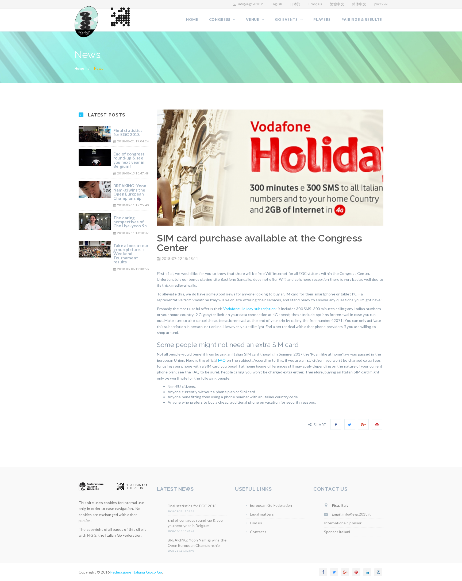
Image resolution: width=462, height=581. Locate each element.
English (276, 4)
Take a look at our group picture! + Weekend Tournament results (131, 253)
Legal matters (262, 514)
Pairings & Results (361, 19)
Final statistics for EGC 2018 (127, 132)
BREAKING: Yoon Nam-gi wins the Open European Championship (129, 191)
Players (322, 19)
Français (315, 4)
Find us (256, 523)
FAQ (222, 360)
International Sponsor (343, 523)
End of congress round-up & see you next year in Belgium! (128, 160)
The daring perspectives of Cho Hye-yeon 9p (130, 221)
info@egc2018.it (250, 4)
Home (192, 19)
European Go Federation (271, 505)
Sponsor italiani (337, 531)
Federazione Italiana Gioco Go (136, 572)
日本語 (295, 4)
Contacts (258, 531)
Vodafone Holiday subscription (249, 308)
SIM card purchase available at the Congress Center (259, 243)
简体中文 (359, 4)
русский (380, 4)
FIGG (92, 535)
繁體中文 (337, 4)
